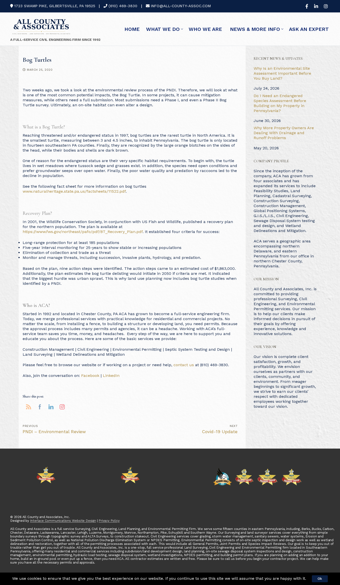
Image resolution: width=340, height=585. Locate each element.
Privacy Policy (109, 521)
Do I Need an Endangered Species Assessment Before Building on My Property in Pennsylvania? (280, 103)
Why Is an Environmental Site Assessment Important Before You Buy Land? (282, 73)
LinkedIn (111, 375)
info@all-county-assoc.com (181, 6)
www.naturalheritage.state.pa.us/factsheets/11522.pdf (74, 191)
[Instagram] (326, 6)
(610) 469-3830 (123, 6)
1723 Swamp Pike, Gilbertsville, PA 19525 (54, 6)
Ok (320, 579)
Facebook (90, 375)
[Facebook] (307, 6)
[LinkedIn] (316, 6)
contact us (183, 364)
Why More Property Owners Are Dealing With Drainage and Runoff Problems (284, 132)
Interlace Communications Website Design (63, 521)
